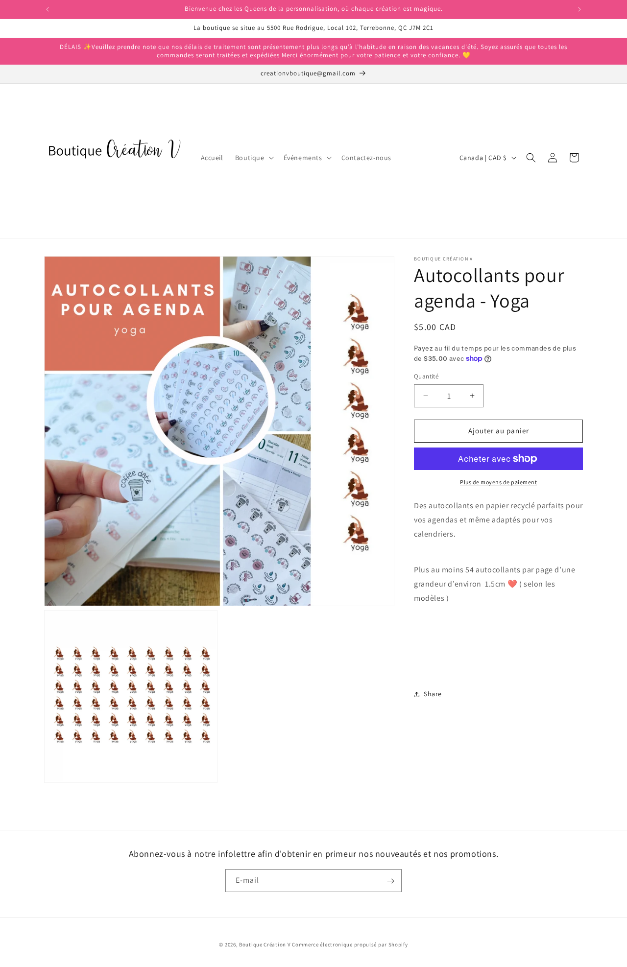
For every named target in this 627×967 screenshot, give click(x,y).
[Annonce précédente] (47, 9)
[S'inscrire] (390, 881)
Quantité (426, 376)
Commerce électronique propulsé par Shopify (350, 944)
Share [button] (433, 693)
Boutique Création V (264, 944)
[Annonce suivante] (579, 9)
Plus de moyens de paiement (498, 482)
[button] (253, 157)
